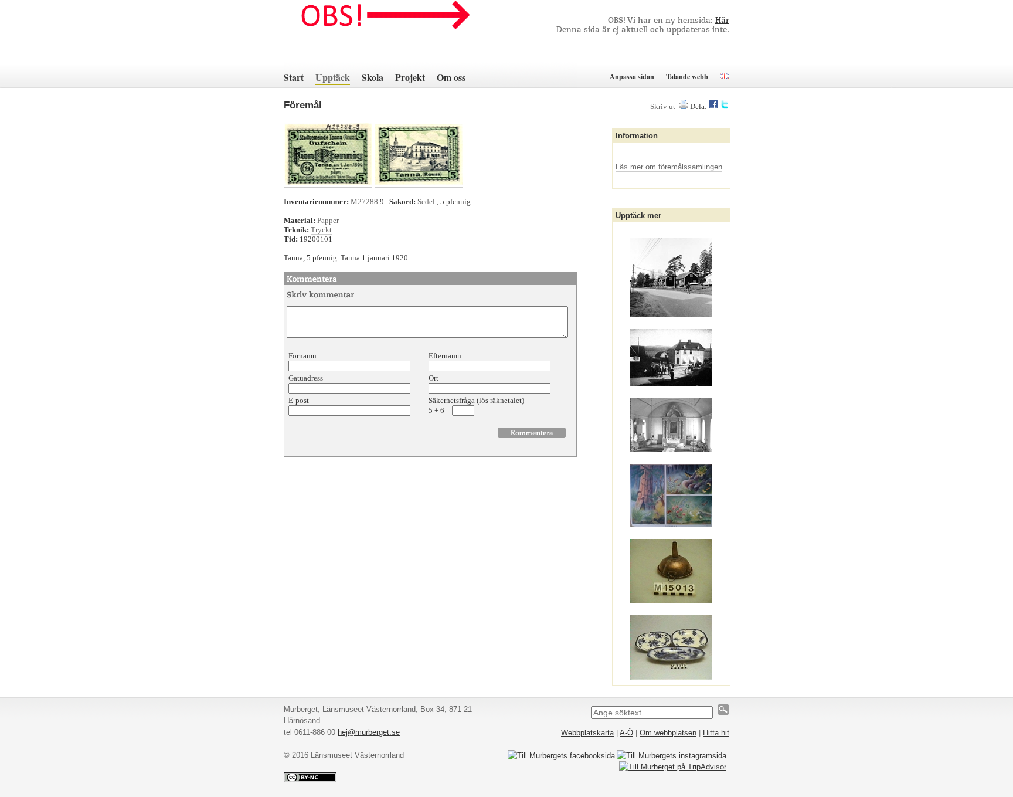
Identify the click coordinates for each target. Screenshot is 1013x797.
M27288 (364, 201)
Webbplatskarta (587, 732)
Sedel (426, 201)
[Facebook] (713, 106)
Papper (328, 220)
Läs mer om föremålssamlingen (669, 166)
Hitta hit (716, 732)
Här (722, 21)
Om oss (451, 77)
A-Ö (626, 732)
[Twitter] (724, 106)
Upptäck (332, 77)
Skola (372, 77)
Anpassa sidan (632, 77)
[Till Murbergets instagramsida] (671, 755)
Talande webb (687, 77)
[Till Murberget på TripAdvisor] (672, 766)
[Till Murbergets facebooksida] (561, 755)
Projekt (410, 77)
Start (294, 77)
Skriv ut (662, 106)
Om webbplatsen (668, 732)
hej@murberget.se (369, 732)
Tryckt (321, 229)
